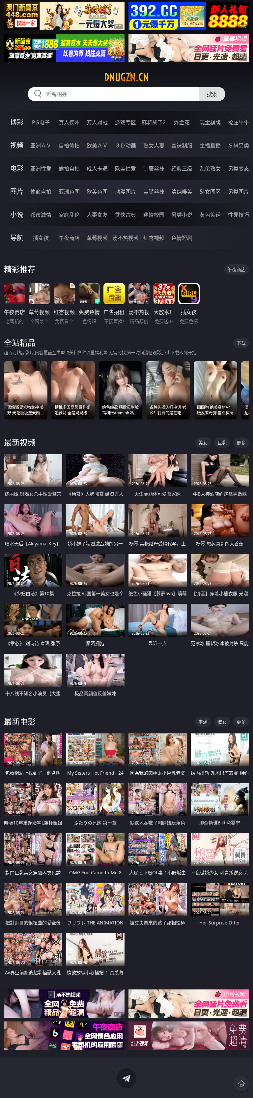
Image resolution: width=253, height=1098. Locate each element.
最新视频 (20, 442)
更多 (241, 442)
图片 (16, 191)
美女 (203, 442)
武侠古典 (125, 214)
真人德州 (69, 122)
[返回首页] (241, 1083)
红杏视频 (153, 238)
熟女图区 (210, 191)
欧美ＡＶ (97, 145)
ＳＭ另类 (238, 145)
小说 (16, 214)
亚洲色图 (69, 191)
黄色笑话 (210, 214)
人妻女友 (97, 214)
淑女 (222, 722)
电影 (16, 168)
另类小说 (181, 214)
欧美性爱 (125, 168)
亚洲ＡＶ (40, 145)
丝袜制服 (181, 145)
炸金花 (182, 122)
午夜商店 (69, 238)
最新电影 (20, 721)
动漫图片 (125, 191)
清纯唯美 (181, 191)
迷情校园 (153, 214)
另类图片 (238, 191)
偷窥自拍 (40, 191)
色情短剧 (181, 238)
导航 (16, 237)
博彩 (16, 122)
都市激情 (40, 214)
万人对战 (97, 122)
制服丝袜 (153, 168)
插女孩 (41, 238)
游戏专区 (125, 122)
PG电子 (41, 122)
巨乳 (222, 442)
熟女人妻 (153, 145)
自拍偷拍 (69, 145)
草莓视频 (97, 238)
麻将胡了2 (154, 122)
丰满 (203, 722)
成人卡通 (97, 168)
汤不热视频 (125, 238)
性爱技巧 (238, 214)
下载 (241, 343)
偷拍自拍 (69, 168)
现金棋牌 (210, 122)
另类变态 (238, 168)
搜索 (212, 94)
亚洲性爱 (40, 168)
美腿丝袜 (153, 191)
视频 (16, 145)
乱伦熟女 (210, 168)
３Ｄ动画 (125, 145)
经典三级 (181, 168)
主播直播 (210, 145)
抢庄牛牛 (238, 122)
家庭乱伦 (69, 214)
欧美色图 (97, 191)
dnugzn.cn (126, 77)
